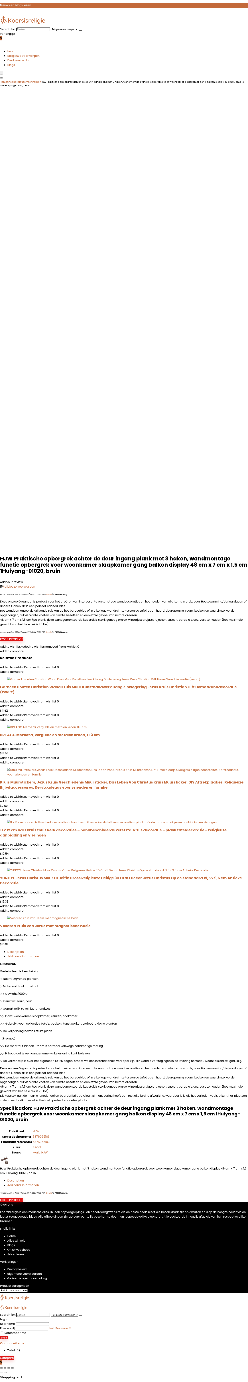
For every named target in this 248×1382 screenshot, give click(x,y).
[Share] (8, 1368)
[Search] (1, 77)
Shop (10, 82)
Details (49, 594)
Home (3, 82)
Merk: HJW (40, 1152)
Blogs (11, 65)
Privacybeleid (17, 1269)
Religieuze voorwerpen (23, 56)
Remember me (15, 1333)
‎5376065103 (41, 1137)
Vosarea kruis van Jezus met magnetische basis (45, 925)
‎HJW (36, 1131)
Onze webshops (18, 1250)
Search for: (8, 29)
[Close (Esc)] (12, 1368)
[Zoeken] (80, 30)
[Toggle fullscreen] (5, 1368)
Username (7, 1324)
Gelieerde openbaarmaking (27, 1278)
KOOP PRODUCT (11, 639)
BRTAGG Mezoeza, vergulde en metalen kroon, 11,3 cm (50, 734)
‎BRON (37, 1147)
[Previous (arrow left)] (1, 1372)
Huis (10, 51)
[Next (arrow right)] (5, 1372)
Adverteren (15, 1254)
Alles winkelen (17, 1241)
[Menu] (1, 72)
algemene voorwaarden (24, 1274)
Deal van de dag (18, 60)
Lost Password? (60, 1328)
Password (7, 1328)
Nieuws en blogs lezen (15, 5)
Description (15, 952)
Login (4, 1337)
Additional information (23, 956)
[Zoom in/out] (1, 1368)
